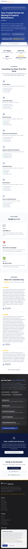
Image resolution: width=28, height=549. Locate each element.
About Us (3, 516)
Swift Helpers (4, 502)
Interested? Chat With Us (9, 428)
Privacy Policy (4, 522)
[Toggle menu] (26, 2)
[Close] (25, 531)
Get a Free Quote (14, 43)
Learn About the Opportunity (13, 452)
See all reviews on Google (13, 369)
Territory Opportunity (5, 520)
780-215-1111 (7, 34)
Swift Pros (3, 500)
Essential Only (11, 545)
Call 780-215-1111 (15, 471)
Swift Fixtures (4, 504)
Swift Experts (4, 506)
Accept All (5, 545)
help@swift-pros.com (18, 34)
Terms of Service (4, 523)
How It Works (4, 508)
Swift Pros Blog (4, 509)
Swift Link (21, 51)
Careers (2, 518)
